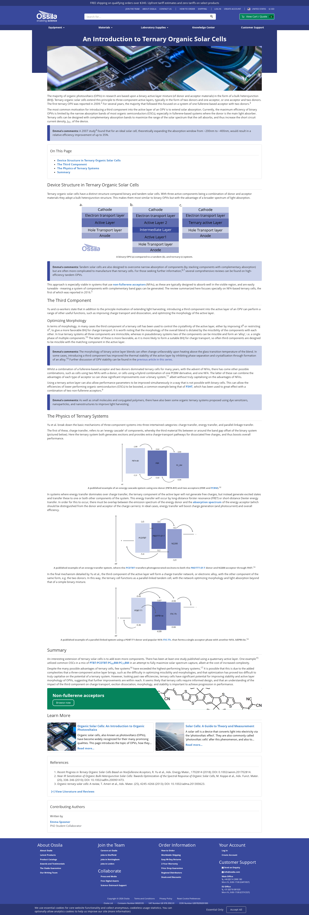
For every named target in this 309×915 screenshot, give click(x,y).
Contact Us (165, 8)
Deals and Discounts (171, 877)
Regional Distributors (171, 872)
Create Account (232, 8)
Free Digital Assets (110, 880)
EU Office (226, 886)
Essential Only (214, 909)
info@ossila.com (232, 872)
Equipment (55, 27)
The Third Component (72, 164)
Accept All (236, 909)
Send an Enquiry (232, 867)
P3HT (189, 386)
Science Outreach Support (114, 885)
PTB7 (93, 663)
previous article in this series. (155, 359)
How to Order (187, 8)
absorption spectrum (207, 502)
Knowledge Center (203, 27)
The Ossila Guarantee (50, 868)
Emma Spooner (60, 822)
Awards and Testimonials (52, 863)
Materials (105, 27)
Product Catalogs (48, 859)
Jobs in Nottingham (110, 859)
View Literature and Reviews (74, 791)
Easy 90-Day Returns (171, 859)
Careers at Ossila (109, 850)
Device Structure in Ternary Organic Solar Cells (89, 160)
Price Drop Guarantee (172, 868)
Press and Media (109, 876)
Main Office (227, 876)
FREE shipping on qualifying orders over (118, 3)
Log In (217, 8)
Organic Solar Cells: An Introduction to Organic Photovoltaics (110, 727)
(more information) (119, 911)
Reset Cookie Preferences (188, 898)
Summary (63, 172)
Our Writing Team (49, 872)
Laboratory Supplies (153, 27)
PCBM (214, 488)
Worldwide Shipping (171, 855)
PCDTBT (130, 567)
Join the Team (132, 8)
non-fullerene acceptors (129, 284)
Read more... (85, 748)
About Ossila (149, 8)
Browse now (63, 702)
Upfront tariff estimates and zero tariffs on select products (183, 3)
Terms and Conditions (144, 898)
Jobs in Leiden (107, 863)
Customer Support (252, 27)
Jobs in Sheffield (108, 855)
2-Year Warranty (169, 863)
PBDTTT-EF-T (198, 567)
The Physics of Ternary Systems (78, 168)
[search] (212, 17)
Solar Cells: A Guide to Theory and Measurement (220, 726)
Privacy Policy (166, 898)
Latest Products (48, 855)
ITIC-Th (167, 639)
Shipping (202, 8)
